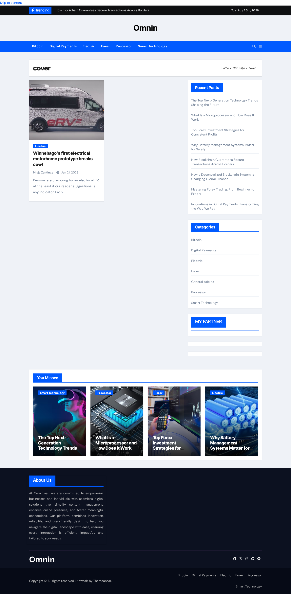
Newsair (82, 581)
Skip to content (11, 3)
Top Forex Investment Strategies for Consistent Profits (171, 445)
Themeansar (102, 581)
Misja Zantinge (43, 172)
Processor (124, 46)
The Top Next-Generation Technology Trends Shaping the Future (57, 445)
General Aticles (202, 282)
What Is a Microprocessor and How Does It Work (116, 443)
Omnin (145, 28)
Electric (89, 46)
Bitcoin (38, 46)
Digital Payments (63, 46)
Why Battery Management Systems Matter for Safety (230, 445)
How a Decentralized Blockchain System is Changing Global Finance (222, 176)
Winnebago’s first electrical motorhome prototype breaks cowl (63, 159)
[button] (260, 46)
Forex (105, 46)
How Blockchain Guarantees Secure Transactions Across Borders (217, 162)
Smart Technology (152, 46)
